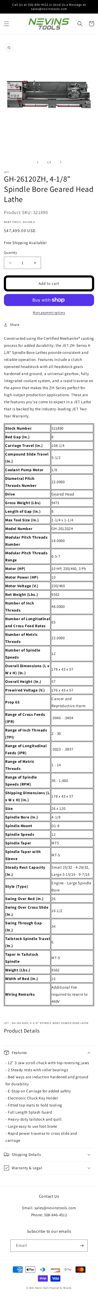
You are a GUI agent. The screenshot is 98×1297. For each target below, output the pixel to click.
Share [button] (15, 324)
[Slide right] (60, 162)
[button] (6, 24)
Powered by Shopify (60, 1287)
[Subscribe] (81, 1246)
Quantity (10, 252)
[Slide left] (37, 162)
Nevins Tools (42, 1287)
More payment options (49, 312)
